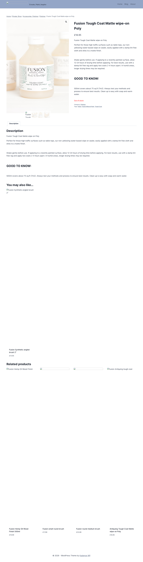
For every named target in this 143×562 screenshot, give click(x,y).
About (132, 4)
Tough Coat (98, 106)
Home (119, 4)
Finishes (83, 104)
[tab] (14, 123)
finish (79, 106)
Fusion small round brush (53, 529)
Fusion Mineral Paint (88, 106)
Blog (126, 4)
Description (13, 124)
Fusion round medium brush (88, 529)
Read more (47, 538)
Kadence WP (85, 556)
